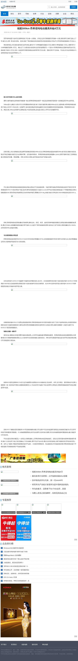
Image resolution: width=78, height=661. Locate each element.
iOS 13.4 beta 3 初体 (10, 577)
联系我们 (14, 644)
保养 (34, 14)
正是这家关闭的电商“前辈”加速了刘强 (15, 551)
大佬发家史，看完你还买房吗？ (14, 562)
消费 (57, 14)
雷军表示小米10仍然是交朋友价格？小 (16, 566)
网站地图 (45, 644)
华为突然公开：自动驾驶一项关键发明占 (16, 570)
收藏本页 (12, 1)
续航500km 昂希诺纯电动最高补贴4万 (47, 472)
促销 (49, 14)
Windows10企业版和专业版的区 (14, 548)
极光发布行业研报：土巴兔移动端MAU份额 (49, 476)
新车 (19, 14)
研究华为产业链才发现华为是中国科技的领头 (50, 485)
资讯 (12, 14)
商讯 (72, 14)
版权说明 (35, 644)
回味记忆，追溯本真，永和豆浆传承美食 (16, 573)
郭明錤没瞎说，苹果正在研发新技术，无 (16, 581)
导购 (27, 14)
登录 (69, 1)
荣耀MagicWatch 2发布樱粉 (12, 555)
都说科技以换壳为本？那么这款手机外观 (16, 559)
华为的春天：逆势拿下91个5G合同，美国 (49, 489)
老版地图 (24, 644)
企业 (64, 14)
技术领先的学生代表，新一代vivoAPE (47, 480)
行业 (42, 14)
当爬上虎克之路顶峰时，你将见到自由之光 (49, 493)
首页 (4, 14)
